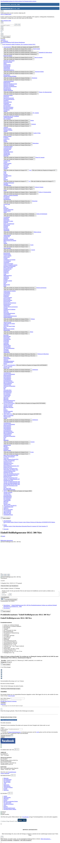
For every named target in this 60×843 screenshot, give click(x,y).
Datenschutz (6, 784)
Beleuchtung (19, 526)
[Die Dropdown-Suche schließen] (19, 25)
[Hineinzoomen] (8, 575)
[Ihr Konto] (2, 34)
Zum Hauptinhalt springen (7, 1)
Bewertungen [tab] (7, 608)
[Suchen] (15, 25)
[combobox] (7, 25)
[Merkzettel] (1, 32)
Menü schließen (6, 37)
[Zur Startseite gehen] (6, 20)
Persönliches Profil (9, 42)
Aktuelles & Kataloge (9, 804)
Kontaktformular (12, 772)
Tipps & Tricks (7, 782)
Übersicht (3, 42)
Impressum (6, 790)
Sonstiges (44, 526)
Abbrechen (3, 704)
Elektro (12, 522)
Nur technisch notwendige (6, 840)
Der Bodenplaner (7, 779)
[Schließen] (1, 573)
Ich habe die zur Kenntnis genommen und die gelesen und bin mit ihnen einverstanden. (30, 732)
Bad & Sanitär (7, 522)
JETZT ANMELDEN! (6, 14)
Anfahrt (5, 796)
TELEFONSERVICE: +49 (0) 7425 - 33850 (10, 4)
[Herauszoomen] (2, 575)
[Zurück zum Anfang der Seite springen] (2, 837)
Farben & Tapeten (18, 522)
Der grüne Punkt (7, 802)
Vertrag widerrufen (5, 773)
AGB (37, 732)
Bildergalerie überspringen (7, 540)
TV (47, 526)
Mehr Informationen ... (46, 838)
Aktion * (3, 727)
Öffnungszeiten (7, 797)
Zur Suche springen (17, 1)
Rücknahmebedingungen (9, 808)
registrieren (5, 41)
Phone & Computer (31, 526)
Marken (53, 522)
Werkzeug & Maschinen (36, 522)
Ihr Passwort (4, 699)
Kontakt (5, 788)
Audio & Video (12, 526)
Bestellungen (22, 42)
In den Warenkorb (5, 597)
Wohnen (28, 522)
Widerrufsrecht (7, 786)
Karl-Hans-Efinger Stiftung (10, 809)
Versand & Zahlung (8, 787)
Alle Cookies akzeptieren (26, 840)
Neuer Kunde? (11, 695)
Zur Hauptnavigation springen (29, 1)
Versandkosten (25, 816)
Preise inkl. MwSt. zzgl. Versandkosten (9, 585)
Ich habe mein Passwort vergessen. (9, 701)
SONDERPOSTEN (46, 522)
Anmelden (3, 39)
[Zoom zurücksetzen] (5, 575)
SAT (37, 526)
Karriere (5, 800)
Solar (40, 526)
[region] (30, 559)
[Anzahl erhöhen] (10, 594)
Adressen (16, 42)
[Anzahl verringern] (3, 594)
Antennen (6, 526)
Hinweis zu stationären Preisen (11, 801)
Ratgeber (6, 806)
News (5, 805)
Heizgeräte (24, 526)
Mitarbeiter (6, 798)
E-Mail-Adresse (5, 729)
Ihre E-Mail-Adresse (6, 698)
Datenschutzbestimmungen (14, 732)
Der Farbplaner (7, 780)
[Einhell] (30, 536)
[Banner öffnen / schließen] (2, 11)
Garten (24, 522)
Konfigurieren (16, 840)
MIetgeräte (6, 778)
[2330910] (11, 541)
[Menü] (2, 22)
